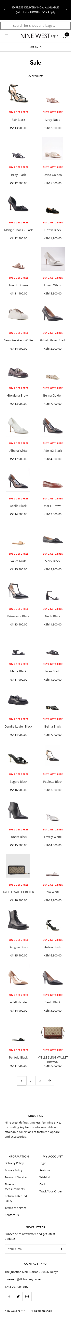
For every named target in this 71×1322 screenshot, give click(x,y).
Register (44, 1170)
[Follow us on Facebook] (9, 1296)
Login (43, 1163)
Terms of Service (16, 1177)
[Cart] (64, 36)
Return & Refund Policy (16, 1198)
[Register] (60, 1249)
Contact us (12, 1215)
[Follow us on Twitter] (18, 1296)
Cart (42, 1184)
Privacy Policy (13, 1170)
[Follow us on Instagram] (26, 1296)
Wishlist (44, 1177)
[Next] (49, 1080)
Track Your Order (50, 1191)
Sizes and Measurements (15, 1186)
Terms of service (15, 1208)
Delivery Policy (14, 1163)
